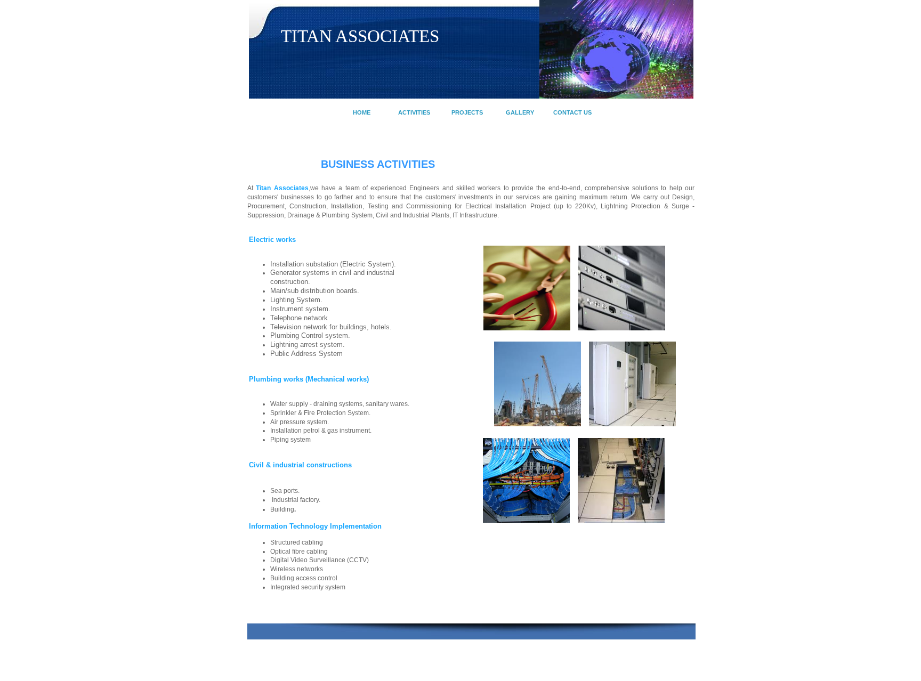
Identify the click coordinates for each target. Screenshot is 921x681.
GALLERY (520, 112)
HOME (361, 112)
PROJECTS (467, 112)
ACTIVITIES (414, 112)
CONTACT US (572, 112)
